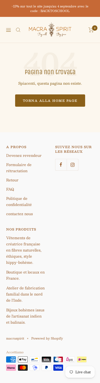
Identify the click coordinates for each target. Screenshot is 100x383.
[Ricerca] (18, 30)
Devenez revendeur (24, 155)
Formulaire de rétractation (19, 167)
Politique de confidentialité (19, 201)
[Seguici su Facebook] (61, 164)
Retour (12, 180)
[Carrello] (91, 29)
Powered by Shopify (47, 338)
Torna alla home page (50, 100)
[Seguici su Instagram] (72, 164)
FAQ (10, 189)
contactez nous (19, 214)
